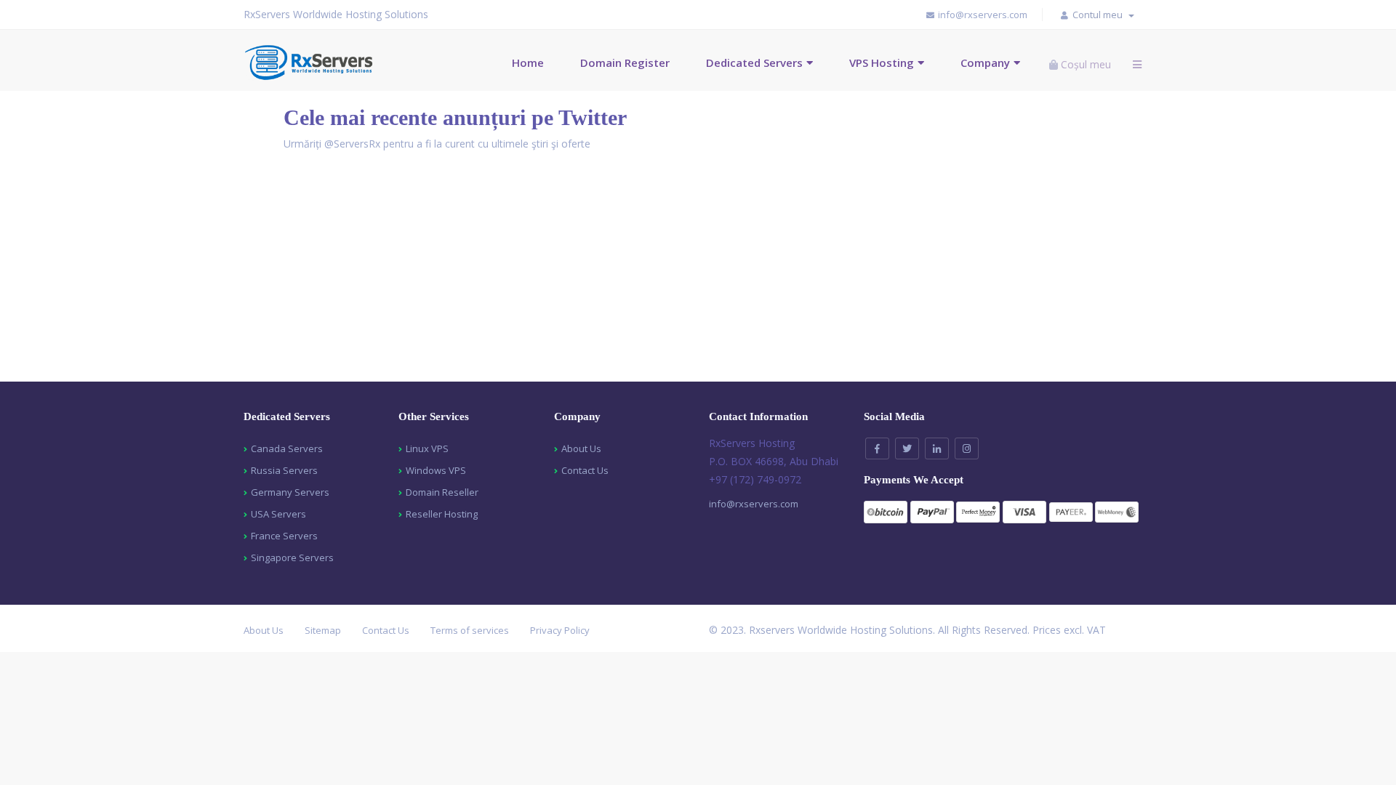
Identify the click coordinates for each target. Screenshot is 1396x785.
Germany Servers (290, 492)
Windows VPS (436, 470)
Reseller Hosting (442, 513)
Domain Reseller (442, 492)
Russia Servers (284, 470)
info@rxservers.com (753, 503)
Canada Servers (287, 448)
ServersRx (357, 143)
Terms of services (469, 630)
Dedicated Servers (754, 62)
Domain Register (625, 62)
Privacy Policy (560, 630)
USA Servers (278, 513)
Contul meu (1099, 14)
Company (985, 62)
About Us (581, 448)
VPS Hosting (881, 62)
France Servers (284, 535)
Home (528, 62)
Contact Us (585, 470)
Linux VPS (427, 448)
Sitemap (323, 630)
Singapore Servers (292, 557)
